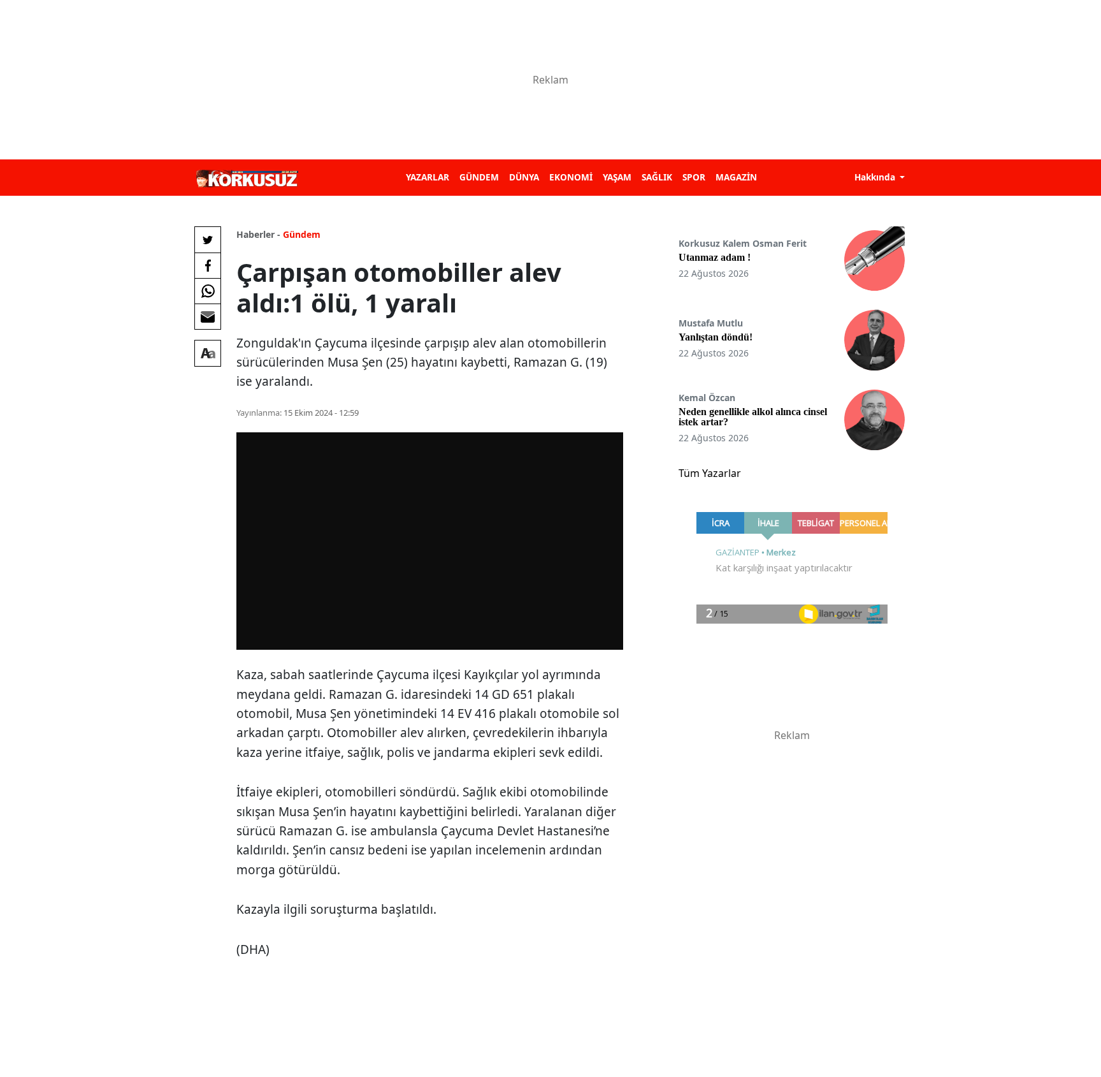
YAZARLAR (427, 177)
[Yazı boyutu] (207, 353)
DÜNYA (524, 177)
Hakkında (876, 177)
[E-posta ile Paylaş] (207, 316)
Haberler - (258, 234)
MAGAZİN (736, 177)
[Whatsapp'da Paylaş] (207, 291)
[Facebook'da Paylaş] (207, 265)
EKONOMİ (571, 177)
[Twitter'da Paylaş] (207, 240)
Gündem (301, 234)
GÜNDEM (479, 177)
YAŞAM (617, 177)
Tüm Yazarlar (710, 473)
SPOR (693, 177)
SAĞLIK (657, 177)
